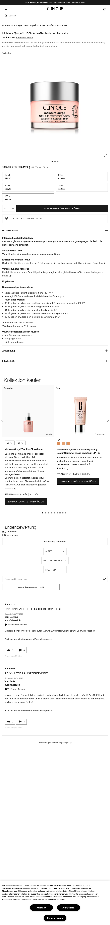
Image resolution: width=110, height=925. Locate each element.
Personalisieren (55, 918)
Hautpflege (16, 25)
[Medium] (58, 444)
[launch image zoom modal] (105, 155)
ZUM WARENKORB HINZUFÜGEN (62, 208)
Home (5, 25)
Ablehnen (41, 907)
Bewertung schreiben (55, 541)
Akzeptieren (68, 907)
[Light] (63, 444)
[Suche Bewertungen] (104, 579)
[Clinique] (55, 8)
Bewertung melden (13, 656)
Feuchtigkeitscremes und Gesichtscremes (45, 25)
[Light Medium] (68, 444)
